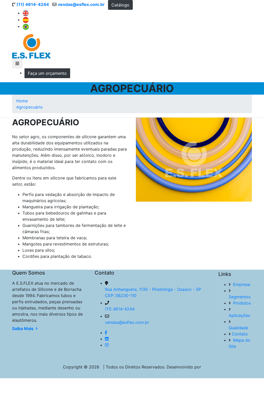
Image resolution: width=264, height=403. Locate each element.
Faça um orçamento (47, 73)
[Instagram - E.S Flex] (107, 345)
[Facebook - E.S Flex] (106, 332)
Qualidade (238, 327)
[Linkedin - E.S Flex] (107, 338)
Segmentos (240, 296)
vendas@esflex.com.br (127, 322)
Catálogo (120, 4)
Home (22, 100)
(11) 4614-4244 (120, 308)
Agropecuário (29, 107)
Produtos (241, 303)
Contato (240, 333)
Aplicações (239, 315)
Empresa (241, 284)
